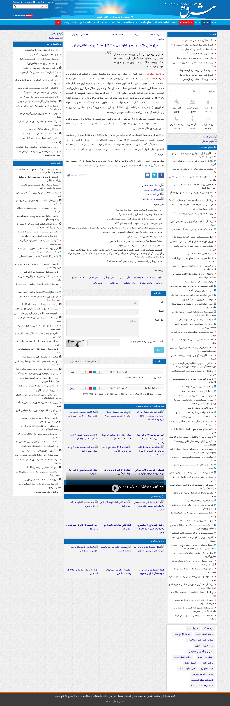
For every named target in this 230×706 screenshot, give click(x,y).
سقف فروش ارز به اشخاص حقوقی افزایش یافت (36, 309)
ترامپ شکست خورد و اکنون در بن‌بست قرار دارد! (191, 295)
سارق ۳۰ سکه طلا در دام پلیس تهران (41, 479)
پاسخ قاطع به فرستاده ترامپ (200, 408)
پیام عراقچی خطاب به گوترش (200, 253)
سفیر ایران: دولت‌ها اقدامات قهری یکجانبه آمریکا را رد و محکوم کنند (192, 486)
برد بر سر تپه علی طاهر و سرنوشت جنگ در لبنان (36, 369)
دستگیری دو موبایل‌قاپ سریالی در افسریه (141, 486)
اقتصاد (96, 22)
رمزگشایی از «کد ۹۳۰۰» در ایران (43, 129)
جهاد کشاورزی (78, 277)
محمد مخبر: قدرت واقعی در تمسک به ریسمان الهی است (194, 231)
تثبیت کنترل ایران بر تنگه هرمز (199, 290)
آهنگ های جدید (205, 657)
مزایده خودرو (207, 668)
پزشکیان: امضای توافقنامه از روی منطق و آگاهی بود (193, 593)
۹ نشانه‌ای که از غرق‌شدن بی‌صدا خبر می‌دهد (38, 88)
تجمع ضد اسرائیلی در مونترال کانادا (42, 467)
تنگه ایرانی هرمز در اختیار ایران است (197, 391)
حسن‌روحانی (93, 277)
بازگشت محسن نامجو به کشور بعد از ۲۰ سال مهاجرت (83, 437)
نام (162, 302)
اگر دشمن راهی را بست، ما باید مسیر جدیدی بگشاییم (194, 466)
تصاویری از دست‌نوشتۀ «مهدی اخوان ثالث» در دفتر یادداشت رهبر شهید (194, 313)
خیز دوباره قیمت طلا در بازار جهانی (197, 79)
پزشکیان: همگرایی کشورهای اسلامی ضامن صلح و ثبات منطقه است (192, 586)
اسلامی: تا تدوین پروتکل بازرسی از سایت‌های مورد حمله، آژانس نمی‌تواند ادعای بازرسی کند (194, 365)
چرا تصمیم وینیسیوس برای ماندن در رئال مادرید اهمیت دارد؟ (38, 473)
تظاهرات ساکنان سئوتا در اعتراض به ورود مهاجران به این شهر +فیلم (41, 420)
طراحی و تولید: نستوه (115, 701)
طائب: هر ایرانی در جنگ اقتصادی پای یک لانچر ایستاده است (193, 267)
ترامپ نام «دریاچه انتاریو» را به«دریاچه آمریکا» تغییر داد (39, 210)
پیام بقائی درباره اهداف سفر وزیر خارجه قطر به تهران (193, 333)
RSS (49, 2)
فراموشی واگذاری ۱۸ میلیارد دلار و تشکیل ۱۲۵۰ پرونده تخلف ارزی (115, 45)
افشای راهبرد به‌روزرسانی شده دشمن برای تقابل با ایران (193, 194)
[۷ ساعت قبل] (148, 456)
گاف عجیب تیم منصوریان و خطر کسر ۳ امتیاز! (38, 97)
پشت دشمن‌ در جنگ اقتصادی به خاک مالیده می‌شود (195, 247)
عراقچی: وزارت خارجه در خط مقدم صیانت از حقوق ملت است (195, 186)
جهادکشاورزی (113, 283)
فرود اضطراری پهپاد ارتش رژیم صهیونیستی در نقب (39, 350)
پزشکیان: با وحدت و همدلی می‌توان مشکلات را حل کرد (193, 372)
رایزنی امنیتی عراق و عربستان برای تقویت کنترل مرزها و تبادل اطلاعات (38, 396)
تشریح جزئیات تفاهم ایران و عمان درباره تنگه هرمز (194, 494)
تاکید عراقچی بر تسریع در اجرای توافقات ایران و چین (193, 430)
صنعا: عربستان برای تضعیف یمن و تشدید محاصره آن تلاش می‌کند (41, 186)
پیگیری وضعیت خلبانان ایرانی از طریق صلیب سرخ (116, 437)
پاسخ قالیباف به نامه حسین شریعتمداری (195, 416)
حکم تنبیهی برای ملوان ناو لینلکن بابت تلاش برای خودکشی (38, 335)
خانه (214, 22)
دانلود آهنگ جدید (204, 634)
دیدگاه (74, 22)
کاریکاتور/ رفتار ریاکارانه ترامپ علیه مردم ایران (38, 101)
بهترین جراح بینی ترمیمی (201, 651)
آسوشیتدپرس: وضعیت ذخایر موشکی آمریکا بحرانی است (40, 242)
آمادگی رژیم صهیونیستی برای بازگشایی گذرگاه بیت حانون (39, 435)
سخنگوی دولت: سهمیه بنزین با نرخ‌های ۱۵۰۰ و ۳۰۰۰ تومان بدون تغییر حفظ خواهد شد (193, 547)
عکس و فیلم (85, 22)
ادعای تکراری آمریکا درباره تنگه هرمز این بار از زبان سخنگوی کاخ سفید (39, 427)
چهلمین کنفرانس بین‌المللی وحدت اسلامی (118, 572)
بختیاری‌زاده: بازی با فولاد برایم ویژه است (40, 236)
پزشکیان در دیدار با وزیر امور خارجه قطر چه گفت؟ (191, 200)
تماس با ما (29, 2)
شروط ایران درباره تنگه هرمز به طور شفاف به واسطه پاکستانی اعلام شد (194, 609)
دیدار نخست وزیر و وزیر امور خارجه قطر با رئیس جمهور (150, 572)
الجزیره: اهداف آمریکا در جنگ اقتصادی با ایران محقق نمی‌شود (39, 485)
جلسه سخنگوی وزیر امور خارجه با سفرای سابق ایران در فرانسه (194, 562)
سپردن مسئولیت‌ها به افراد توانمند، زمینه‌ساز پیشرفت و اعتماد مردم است (194, 401)
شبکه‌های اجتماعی (161, 22)
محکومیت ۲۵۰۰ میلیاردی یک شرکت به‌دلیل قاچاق (140, 245)
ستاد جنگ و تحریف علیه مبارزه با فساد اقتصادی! (140, 214)
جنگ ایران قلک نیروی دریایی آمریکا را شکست (38, 232)
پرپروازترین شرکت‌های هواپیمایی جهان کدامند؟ (37, 147)
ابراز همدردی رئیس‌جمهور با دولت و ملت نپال (192, 237)
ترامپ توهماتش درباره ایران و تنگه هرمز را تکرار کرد (38, 194)
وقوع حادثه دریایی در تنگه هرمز (199, 282)
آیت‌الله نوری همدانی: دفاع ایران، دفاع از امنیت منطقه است (193, 260)
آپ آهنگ (208, 628)
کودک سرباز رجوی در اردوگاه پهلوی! (197, 299)
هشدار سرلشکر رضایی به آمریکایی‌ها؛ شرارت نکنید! (194, 170)
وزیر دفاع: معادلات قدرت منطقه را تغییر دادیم (38, 292)
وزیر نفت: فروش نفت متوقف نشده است (39, 446)
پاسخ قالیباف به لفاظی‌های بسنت (198, 500)
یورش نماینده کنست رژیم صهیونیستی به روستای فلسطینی (38, 202)
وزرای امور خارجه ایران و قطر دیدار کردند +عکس (191, 241)
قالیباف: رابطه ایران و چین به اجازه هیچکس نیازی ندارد (193, 341)
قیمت (213, 34)
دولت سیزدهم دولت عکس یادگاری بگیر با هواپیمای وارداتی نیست (132, 232)
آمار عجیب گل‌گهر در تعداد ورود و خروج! (82, 527)
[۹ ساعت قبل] (115, 456)
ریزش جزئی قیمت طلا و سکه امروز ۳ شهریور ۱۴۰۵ (194, 64)
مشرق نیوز (190, 9)
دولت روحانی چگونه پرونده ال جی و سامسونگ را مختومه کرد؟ (134, 261)
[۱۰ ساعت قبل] (82, 556)
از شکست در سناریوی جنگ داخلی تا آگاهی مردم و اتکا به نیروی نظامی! (193, 527)
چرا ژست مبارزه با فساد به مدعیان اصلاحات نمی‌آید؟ (139, 210)
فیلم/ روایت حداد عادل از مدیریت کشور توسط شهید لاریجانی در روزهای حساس (39, 250)
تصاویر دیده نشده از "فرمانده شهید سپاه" (40, 133)
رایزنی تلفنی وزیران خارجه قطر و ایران (196, 520)
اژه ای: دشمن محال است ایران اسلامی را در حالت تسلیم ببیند (192, 423)
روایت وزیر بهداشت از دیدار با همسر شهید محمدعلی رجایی (195, 325)
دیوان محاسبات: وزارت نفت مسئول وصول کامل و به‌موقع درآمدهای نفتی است (193, 450)
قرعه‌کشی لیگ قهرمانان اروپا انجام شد (117, 527)
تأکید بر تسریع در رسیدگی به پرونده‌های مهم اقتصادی (194, 380)
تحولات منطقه (186, 22)
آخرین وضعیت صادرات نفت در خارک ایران (39, 138)
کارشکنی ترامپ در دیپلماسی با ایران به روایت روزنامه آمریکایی (39, 178)
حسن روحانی (109, 277)
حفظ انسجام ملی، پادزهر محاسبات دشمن (194, 412)
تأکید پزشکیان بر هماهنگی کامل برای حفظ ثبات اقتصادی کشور (193, 443)
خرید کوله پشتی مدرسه (202, 686)
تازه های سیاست (207, 147)
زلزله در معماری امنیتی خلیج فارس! (197, 386)
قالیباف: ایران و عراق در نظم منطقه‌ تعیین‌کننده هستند (194, 539)
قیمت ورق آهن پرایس (202, 674)
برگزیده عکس (157, 541)
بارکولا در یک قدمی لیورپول (46, 492)
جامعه (105, 22)
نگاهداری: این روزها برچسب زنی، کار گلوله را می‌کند (194, 617)
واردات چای (125, 277)
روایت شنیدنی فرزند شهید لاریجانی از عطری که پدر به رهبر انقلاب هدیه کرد (38, 225)
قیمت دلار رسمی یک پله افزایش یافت (196, 75)
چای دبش (138, 277)
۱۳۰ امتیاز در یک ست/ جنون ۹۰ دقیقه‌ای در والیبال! (40, 74)
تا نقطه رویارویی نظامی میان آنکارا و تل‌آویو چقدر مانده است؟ (38, 107)
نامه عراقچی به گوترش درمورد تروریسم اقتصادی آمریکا (193, 357)
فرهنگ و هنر (116, 22)
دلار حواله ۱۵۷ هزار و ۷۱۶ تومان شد (197, 49)
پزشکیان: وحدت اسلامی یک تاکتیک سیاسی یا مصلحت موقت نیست (194, 275)
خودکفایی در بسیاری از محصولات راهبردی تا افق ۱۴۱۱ (138, 223)
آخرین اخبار (55, 163)
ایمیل (161, 311)
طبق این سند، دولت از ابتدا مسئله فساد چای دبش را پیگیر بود (134, 219)
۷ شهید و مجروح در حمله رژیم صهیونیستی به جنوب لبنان (39, 327)
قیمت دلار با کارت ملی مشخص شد (197, 40)
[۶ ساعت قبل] (82, 421)
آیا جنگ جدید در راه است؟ (46, 142)
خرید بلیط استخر (187, 668)
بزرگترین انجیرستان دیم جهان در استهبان (82, 572)
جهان (197, 22)
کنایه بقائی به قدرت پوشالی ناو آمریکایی (195, 319)
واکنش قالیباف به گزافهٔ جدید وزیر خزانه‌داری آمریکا (194, 162)
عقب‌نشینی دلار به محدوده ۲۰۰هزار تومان (194, 58)
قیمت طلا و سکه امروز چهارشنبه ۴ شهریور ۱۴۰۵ (191, 45)
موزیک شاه (192, 628)
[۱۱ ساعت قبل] (82, 511)
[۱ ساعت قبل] (148, 421)
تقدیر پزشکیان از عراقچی (202, 209)
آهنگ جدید (190, 663)
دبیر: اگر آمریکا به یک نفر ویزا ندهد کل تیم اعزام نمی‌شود (38, 81)
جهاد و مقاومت (130, 22)
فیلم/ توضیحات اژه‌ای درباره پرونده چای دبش (142, 236)
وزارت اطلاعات (145, 283)
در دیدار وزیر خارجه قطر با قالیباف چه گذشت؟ (192, 204)
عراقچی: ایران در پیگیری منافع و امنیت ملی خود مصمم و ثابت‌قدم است (193, 155)
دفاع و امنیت (145, 22)
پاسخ (72, 372)
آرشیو (40, 2)
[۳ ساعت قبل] (115, 421)
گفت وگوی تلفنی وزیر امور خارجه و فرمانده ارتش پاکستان (193, 514)
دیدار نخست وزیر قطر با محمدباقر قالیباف (39, 304)
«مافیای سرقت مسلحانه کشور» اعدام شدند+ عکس (194, 479)
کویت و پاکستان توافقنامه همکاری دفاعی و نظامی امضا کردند (38, 363)
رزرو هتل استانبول (204, 646)
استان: (211, 91)
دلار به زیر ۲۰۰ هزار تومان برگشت (198, 53)
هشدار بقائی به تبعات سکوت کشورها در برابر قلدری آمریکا (194, 554)
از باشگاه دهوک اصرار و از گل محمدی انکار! (39, 59)
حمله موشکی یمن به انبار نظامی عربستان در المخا (36, 455)
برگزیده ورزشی (157, 496)
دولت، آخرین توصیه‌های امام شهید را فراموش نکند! (194, 458)
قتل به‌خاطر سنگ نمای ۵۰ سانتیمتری (41, 50)
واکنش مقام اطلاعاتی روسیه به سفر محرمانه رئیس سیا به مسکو (40, 153)
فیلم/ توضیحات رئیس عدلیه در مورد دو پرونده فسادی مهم (136, 241)
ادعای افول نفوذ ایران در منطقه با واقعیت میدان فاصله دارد (193, 305)
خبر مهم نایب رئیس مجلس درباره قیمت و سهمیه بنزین (192, 578)
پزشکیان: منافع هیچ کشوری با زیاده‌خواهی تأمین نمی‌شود (193, 223)
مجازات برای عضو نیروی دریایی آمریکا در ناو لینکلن (40, 115)
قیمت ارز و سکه (154, 277)
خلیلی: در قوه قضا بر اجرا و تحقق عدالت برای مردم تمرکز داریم (194, 601)
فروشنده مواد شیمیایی (202, 680)
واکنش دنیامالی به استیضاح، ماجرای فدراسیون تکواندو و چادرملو (150, 529)
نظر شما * (158, 320)
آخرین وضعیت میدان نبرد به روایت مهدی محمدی (191, 286)
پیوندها (66, 22)
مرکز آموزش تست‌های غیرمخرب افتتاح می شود (192, 395)
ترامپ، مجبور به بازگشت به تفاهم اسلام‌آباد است (191, 437)
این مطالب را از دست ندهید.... (149, 406)
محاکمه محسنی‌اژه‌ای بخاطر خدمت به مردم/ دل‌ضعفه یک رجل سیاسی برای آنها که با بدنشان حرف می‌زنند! (115, 228)
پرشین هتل (207, 663)
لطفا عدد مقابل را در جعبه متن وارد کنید (146, 341)
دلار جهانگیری (129, 283)
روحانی (159, 283)
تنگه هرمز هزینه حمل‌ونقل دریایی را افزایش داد (37, 441)
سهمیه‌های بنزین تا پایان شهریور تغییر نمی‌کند (192, 533)
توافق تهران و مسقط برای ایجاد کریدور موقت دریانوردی (194, 570)
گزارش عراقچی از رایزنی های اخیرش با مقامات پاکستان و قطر (194, 506)
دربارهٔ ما (16, 2)
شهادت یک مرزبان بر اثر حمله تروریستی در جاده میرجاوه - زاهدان (150, 439)
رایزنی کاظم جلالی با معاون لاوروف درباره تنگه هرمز (194, 215)
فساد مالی (97, 283)
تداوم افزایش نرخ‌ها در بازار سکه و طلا (196, 70)
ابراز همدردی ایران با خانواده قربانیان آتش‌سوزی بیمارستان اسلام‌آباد (193, 349)
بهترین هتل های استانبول (200, 640)
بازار (58, 22)
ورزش (174, 22)
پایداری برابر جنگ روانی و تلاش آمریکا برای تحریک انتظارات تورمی (40, 379)
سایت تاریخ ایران (182, 634)
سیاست (206, 22)
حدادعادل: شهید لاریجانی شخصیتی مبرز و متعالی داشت (192, 178)
